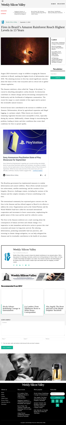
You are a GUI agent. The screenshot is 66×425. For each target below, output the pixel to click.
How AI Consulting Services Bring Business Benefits (57, 48)
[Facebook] (13, 264)
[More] (42, 67)
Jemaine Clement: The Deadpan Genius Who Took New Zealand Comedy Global (40, 405)
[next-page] (64, 12)
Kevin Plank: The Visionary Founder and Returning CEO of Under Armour (38, 13)
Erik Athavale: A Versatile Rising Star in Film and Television (41, 411)
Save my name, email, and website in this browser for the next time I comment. (21, 343)
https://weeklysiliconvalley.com (20, 252)
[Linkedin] (19, 264)
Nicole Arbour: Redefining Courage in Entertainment (58, 43)
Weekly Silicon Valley (11, 22)
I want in (57, 77)
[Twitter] (22, 264)
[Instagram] (16, 264)
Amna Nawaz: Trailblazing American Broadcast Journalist (55, 12)
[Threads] (28, 264)
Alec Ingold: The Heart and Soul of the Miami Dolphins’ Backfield (55, 308)
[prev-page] (13, 12)
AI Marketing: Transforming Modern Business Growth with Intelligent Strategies (57, 60)
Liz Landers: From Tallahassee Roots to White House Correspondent (56, 53)
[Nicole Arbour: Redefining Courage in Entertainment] (11, 296)
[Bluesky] (25, 264)
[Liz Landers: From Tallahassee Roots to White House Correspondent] (33, 296)
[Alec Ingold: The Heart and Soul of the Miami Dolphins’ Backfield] (54, 296)
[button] (53, 4)
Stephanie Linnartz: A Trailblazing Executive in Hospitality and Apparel (20, 13)
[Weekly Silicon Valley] (3, 22)
